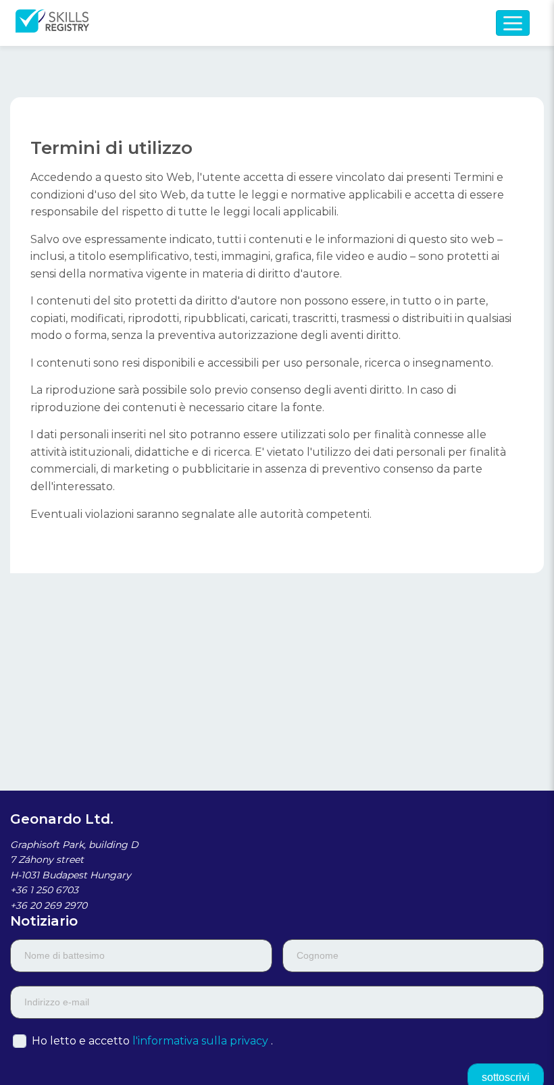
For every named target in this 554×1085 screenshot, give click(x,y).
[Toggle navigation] (513, 23)
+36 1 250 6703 (44, 890)
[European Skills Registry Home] (53, 22)
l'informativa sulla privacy (200, 1040)
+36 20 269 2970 (48, 905)
